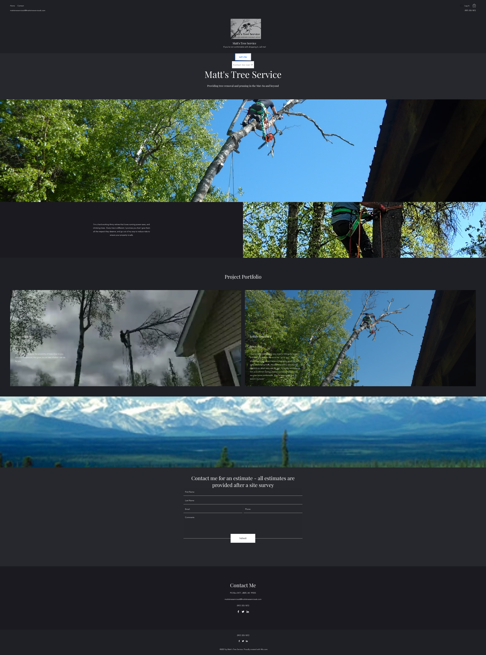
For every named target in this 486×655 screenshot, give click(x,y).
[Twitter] (243, 611)
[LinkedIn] (247, 611)
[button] (474, 5)
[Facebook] (238, 611)
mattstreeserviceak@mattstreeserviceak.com (27, 10)
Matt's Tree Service (244, 43)
